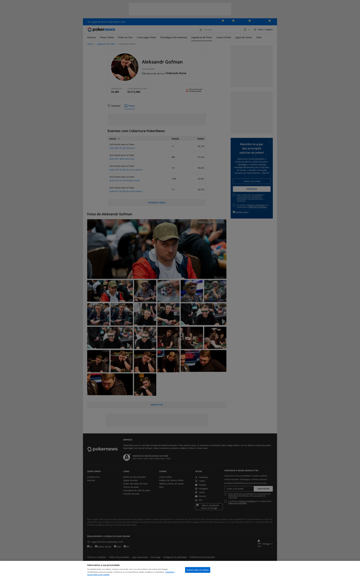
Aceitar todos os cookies (198, 570)
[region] (180, 570)
